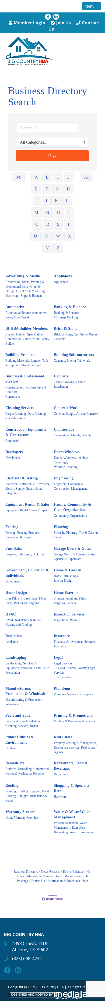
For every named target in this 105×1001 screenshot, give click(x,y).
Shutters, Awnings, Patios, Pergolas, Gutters (71, 601)
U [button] (35, 236)
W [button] (58, 236)
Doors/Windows (66, 452)
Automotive (14, 307)
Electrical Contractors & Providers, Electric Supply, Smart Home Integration (27, 488)
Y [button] (47, 248)
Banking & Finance (70, 307)
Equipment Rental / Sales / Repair (26, 510)
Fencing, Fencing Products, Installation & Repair (22, 535)
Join (85, 881)
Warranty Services (20, 812)
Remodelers (14, 763)
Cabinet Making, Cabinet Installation (70, 384)
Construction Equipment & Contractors (25, 432)
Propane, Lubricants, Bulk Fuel (25, 554)
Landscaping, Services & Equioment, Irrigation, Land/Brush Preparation (27, 667)
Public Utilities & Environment (19, 740)
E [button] (36, 189)
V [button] (46, 236)
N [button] (47, 212)
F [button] (47, 189)
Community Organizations (71, 516)
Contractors (12, 441)
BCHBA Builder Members (26, 329)
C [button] (58, 177)
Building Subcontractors (74, 355)
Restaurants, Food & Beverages (71, 765)
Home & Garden (67, 570)
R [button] (47, 224)
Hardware (60, 797)
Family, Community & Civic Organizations (72, 507)
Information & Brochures (64, 881)
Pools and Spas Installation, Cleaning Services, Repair (23, 723)
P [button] (69, 212)
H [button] (68, 189)
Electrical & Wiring (21, 478)
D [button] (69, 177)
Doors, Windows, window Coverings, (71, 460)
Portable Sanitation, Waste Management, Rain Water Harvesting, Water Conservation (74, 827)
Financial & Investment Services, (75, 642)
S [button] (58, 224)
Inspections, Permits (67, 620)
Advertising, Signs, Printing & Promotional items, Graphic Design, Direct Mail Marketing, (25, 286)
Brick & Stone (65, 329)
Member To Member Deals (44, 876)
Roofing (11, 785)
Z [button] (58, 248)
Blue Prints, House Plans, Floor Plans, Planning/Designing (25, 601)
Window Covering (66, 467)
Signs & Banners (32, 296)
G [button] (57, 189)
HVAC (10, 614)
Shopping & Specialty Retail (72, 788)
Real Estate (63, 737)
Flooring (61, 527)
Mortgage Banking (66, 317)
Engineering (64, 478)
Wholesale (12, 704)
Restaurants (61, 774)
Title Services (62, 677)
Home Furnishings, (66, 576)
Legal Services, (63, 663)
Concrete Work (66, 408)
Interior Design (63, 580)
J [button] (46, 200)
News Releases (50, 872)
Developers (14, 452)
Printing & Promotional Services (74, 721)
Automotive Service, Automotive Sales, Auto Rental (26, 315)
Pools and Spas (17, 715)
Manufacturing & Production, (24, 700)
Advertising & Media (22, 276)
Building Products (20, 355)
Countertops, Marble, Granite (72, 435)
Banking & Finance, (66, 313)
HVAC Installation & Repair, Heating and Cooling (23, 622)
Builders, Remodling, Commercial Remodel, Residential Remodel (27, 771)
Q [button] (36, 224)
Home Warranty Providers (22, 817)
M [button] (36, 212)
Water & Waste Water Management (72, 814)
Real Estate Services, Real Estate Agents (74, 750)
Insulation (13, 636)
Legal (58, 658)
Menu (90, 6)
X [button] (69, 236)
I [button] (37, 200)
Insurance (62, 636)
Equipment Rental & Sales (27, 504)
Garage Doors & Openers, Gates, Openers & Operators (75, 556)
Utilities (10, 748)
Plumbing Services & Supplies (73, 694)
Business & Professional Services (24, 379)
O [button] (58, 212)
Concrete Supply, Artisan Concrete (76, 414)
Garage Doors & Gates (72, 548)
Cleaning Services (19, 408)
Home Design (16, 593)
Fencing (11, 527)
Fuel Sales (13, 548)
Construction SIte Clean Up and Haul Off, (25, 390)
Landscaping (15, 658)
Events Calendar (73, 872)
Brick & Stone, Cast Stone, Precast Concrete (76, 336)
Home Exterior (66, 593)
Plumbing (62, 688)
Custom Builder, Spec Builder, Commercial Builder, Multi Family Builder (27, 338)
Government (13, 581)
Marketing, (12, 296)
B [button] (47, 177)
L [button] (67, 200)
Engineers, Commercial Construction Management (71, 486)
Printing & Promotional (73, 715)
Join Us (63, 23)
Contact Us (38, 881)
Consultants (12, 397)
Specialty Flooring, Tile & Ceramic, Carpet (76, 535)
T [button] (68, 224)
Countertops (64, 429)
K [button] (56, 200)
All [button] (86, 177)
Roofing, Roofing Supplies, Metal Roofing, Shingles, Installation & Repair (27, 795)
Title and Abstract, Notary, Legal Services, (74, 670)
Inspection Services (69, 614)
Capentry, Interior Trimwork (72, 361)
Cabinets (61, 376)
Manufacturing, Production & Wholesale (25, 691)
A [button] (36, 177)
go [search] (55, 155)
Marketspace (72, 876)
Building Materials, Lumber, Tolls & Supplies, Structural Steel (26, 363)
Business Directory (26, 872)
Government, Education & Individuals (27, 573)
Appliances (63, 276)
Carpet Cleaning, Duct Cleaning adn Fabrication (25, 416)
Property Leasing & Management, (75, 743)
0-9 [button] (18, 177)
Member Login (29, 23)
